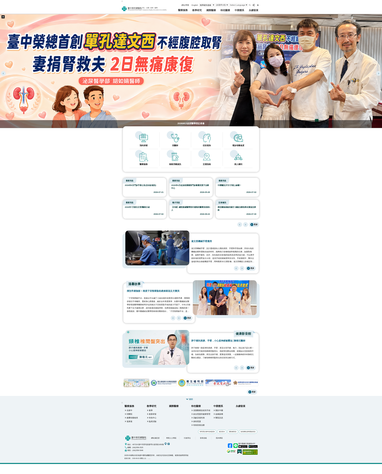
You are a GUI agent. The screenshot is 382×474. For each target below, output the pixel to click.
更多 (256, 224)
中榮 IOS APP (243, 446)
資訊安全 (222, 431)
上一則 (3, 73)
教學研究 (197, 10)
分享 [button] (253, 5)
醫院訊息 (219, 418)
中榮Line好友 (235, 445)
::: (122, 1)
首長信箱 (203, 438)
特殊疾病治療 (199, 425)
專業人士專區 (171, 438)
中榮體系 (239, 10)
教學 (151, 410)
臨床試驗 (152, 421)
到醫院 (129, 414)
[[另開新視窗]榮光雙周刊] (218, 383)
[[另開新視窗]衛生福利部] (191, 383)
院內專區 (219, 438)
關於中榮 (219, 410)
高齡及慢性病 (199, 418)
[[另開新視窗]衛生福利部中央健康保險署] (164, 383)
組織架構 (219, 414)
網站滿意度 (155, 438)
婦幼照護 (197, 421)
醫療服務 (183, 10)
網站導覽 (185, 5)
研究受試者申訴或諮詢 (207, 431)
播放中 (123, 180)
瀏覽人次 (143, 458)
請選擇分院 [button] (221, 5)
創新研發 (152, 414)
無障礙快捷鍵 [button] (205, 5)
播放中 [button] (3, 16)
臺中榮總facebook (230, 445)
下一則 (378, 73)
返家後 (129, 421)
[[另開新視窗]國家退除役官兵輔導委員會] (245, 383)
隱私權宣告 (232, 431)
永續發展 (253, 10)
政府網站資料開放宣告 (248, 431)
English (195, 5)
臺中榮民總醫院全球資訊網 (144, 8)
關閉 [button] (191, 399)
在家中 (129, 410)
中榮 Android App (253, 446)
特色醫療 (225, 10)
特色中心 (152, 418)
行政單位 (187, 438)
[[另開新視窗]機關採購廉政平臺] (136, 383)
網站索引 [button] (249, 5)
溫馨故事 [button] (134, 284)
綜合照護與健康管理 (201, 414)
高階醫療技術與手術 (201, 410)
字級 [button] (257, 5)
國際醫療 (211, 10)
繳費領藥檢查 (132, 418)
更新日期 (127, 458)
